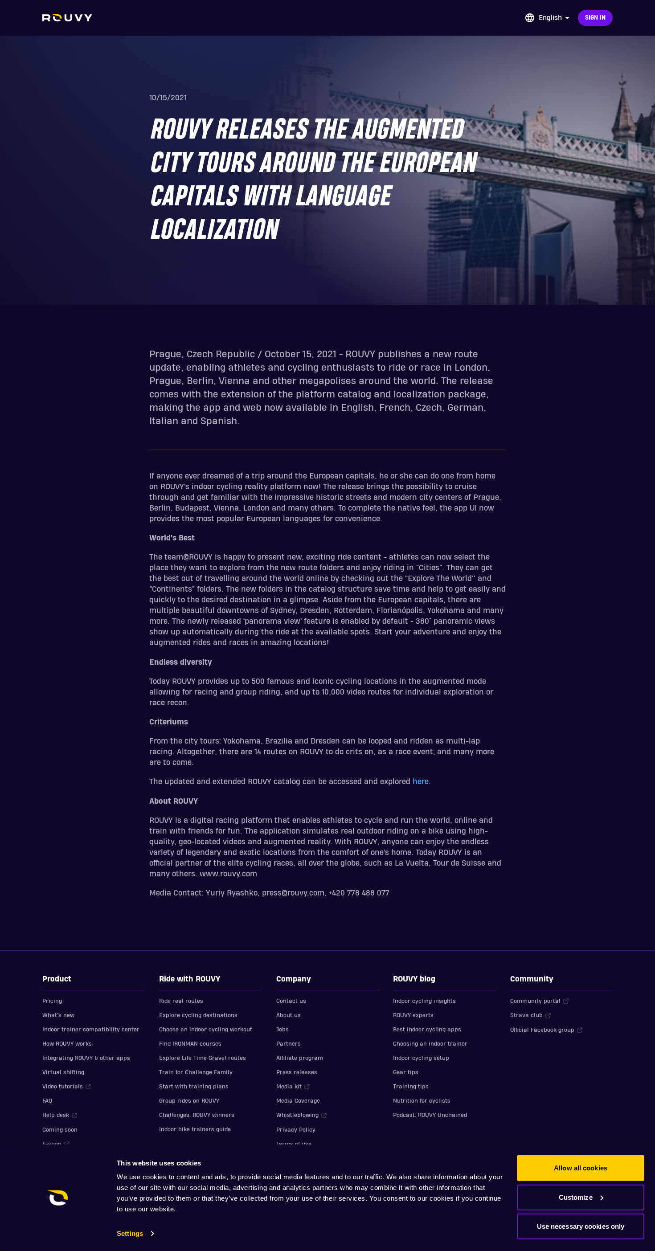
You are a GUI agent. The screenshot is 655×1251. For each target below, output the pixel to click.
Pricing (52, 1001)
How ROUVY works (67, 1044)
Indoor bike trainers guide (195, 1129)
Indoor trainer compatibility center (90, 1029)
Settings (130, 1233)
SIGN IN (595, 18)
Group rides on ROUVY (189, 1101)
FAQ (47, 1101)
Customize (576, 1197)
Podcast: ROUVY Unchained (430, 1115)
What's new (58, 1015)
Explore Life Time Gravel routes (202, 1058)
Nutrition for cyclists (421, 1101)
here (421, 781)
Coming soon (60, 1130)
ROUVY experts (413, 1015)
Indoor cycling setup (421, 1058)
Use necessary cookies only (581, 1226)
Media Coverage (298, 1101)
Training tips (411, 1086)
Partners (288, 1044)
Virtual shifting (63, 1072)
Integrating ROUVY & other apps (86, 1058)
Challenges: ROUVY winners (196, 1115)
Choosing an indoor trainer (430, 1044)
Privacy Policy (295, 1130)
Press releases (296, 1072)
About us (288, 1015)
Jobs (282, 1029)
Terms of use (293, 1144)
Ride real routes (181, 1001)
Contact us (291, 1001)
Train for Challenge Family (196, 1072)
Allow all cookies (580, 1168)
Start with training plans (194, 1086)
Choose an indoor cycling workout (205, 1029)
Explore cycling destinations (198, 1015)
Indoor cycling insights (424, 1001)
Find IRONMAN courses (190, 1044)
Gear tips (405, 1072)
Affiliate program (299, 1058)
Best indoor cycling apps (427, 1029)
